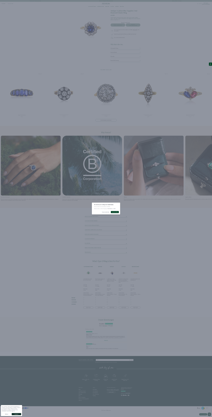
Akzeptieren (16, 414)
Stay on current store (105, 212)
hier (12, 410)
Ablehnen (6, 414)
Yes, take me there (115, 212)
